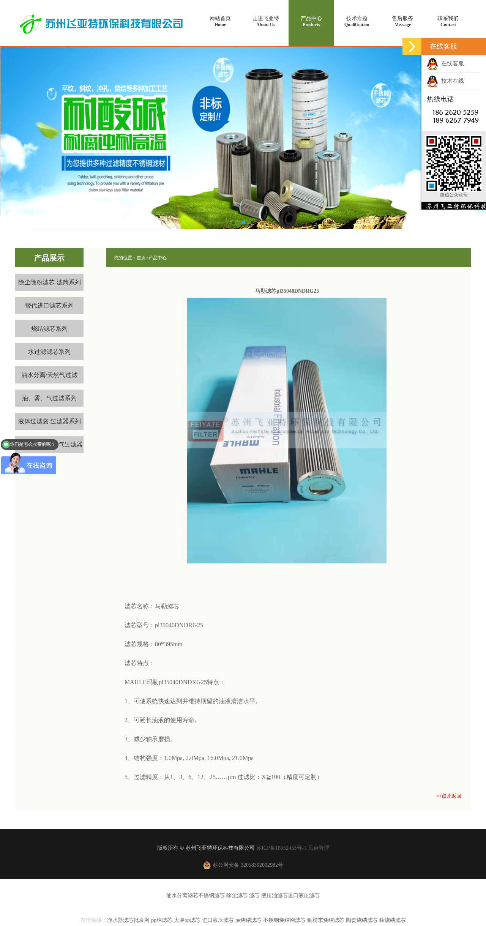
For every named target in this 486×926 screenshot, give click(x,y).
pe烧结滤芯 (248, 920)
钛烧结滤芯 (392, 920)
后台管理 (318, 848)
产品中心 (311, 21)
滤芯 (254, 895)
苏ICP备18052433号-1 (281, 848)
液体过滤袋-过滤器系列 (49, 421)
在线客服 (451, 63)
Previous (49, 132)
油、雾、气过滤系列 (49, 398)
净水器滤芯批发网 (128, 920)
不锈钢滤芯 (211, 895)
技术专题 (356, 21)
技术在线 (451, 81)
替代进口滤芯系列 (49, 305)
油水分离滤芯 (182, 895)
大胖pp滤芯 (187, 920)
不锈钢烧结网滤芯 (284, 920)
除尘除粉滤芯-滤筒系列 (49, 282)
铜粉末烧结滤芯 (325, 920)
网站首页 (220, 21)
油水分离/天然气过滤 (49, 375)
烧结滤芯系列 (49, 328)
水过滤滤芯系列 (49, 352)
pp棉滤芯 (161, 920)
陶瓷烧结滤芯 (362, 920)
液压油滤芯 (274, 895)
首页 (141, 257)
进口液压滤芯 (304, 895)
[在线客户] (411, 46)
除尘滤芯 (237, 895)
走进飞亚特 (265, 21)
